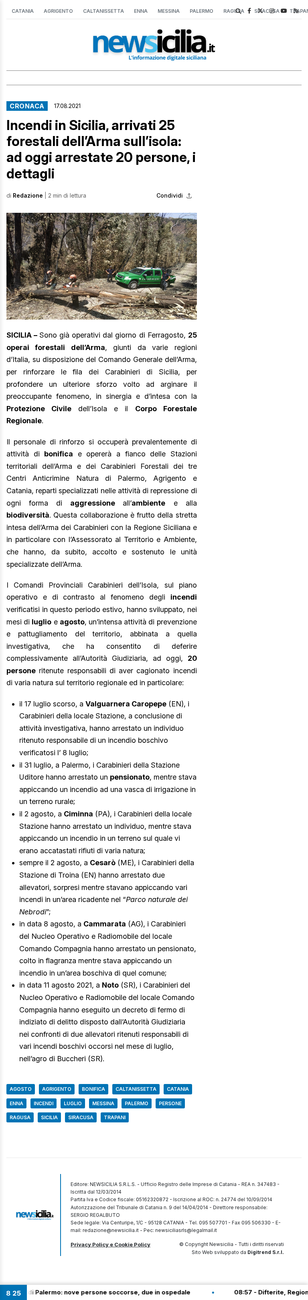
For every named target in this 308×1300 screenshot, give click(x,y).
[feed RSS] (296, 10)
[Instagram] (272, 10)
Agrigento (58, 11)
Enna (141, 11)
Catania (23, 11)
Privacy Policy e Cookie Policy (110, 1244)
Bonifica (93, 1089)
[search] (238, 11)
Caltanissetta (103, 11)
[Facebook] (249, 10)
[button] (101, 266)
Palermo (201, 11)
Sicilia (49, 1117)
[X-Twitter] (260, 10)
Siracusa (80, 1117)
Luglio (73, 1103)
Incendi (43, 1103)
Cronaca (27, 106)
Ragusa (20, 1117)
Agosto (21, 1089)
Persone (170, 1103)
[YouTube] (284, 10)
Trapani (115, 1117)
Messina (169, 11)
